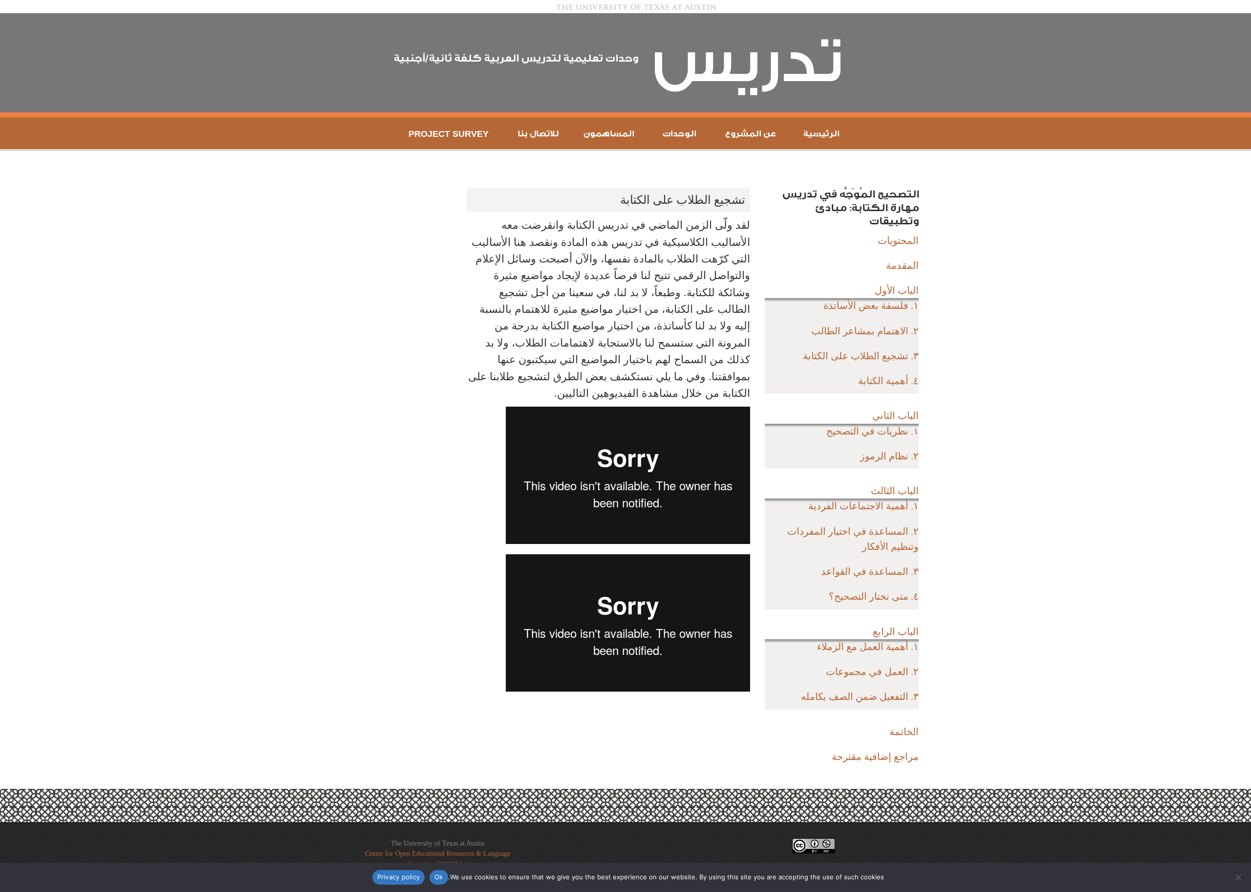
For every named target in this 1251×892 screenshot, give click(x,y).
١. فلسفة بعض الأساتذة (871, 305)
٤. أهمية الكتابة (888, 380)
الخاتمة (904, 731)
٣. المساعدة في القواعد (870, 571)
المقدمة (902, 265)
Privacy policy (398, 877)
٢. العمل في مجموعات (872, 671)
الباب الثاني (895, 415)
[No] (1239, 877)
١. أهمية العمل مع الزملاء (868, 646)
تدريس (747, 62)
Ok (438, 877)
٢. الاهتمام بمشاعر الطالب (865, 331)
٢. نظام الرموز (889, 456)
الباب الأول (897, 290)
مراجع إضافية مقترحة (875, 756)
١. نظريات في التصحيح (872, 431)
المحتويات (898, 240)
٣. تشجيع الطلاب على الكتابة (861, 355)
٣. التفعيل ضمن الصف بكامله (860, 696)
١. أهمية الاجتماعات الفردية (863, 505)
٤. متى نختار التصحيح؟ (874, 596)
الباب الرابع (896, 631)
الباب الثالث (895, 490)
